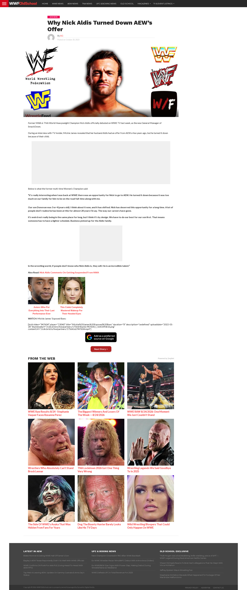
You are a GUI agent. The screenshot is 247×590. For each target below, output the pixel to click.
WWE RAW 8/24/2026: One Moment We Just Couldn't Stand (148, 413)
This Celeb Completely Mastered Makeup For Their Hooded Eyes (71, 310)
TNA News (87, 3)
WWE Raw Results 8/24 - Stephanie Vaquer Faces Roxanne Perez (48, 413)
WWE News (57, 3)
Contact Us (218, 588)
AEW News (72, 3)
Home (45, 3)
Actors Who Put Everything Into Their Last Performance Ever (41, 310)
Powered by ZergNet (166, 358)
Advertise (205, 588)
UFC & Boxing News (106, 3)
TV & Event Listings (163, 3)
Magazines (143, 3)
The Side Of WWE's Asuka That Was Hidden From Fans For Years (49, 526)
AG (61, 36)
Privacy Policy (191, 588)
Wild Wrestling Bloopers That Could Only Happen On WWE (148, 526)
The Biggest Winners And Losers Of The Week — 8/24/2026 (98, 413)
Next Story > (101, 349)
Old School (127, 3)
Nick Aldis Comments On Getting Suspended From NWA (69, 272)
